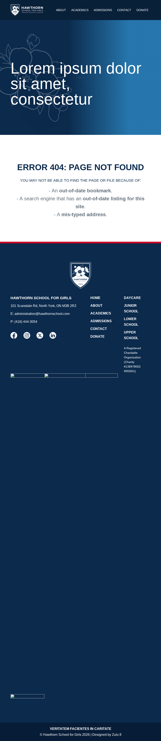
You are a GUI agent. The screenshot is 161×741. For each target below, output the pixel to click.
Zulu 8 (116, 734)
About (61, 10)
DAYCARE (132, 298)
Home (95, 298)
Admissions (103, 10)
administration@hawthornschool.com (42, 314)
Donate (142, 10)
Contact (124, 10)
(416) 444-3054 (25, 321)
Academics (79, 10)
